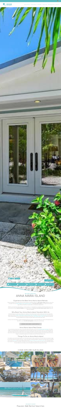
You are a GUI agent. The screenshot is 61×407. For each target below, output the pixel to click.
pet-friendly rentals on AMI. (38, 316)
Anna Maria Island (7, 4)
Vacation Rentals (27, 4)
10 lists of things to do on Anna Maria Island (37, 340)
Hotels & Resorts (33, 4)
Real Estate (39, 4)
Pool (11, 278)
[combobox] (30, 280)
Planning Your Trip (51, 4)
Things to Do (44, 4)
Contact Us (57, 4)
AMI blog (14, 340)
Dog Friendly (17, 278)
